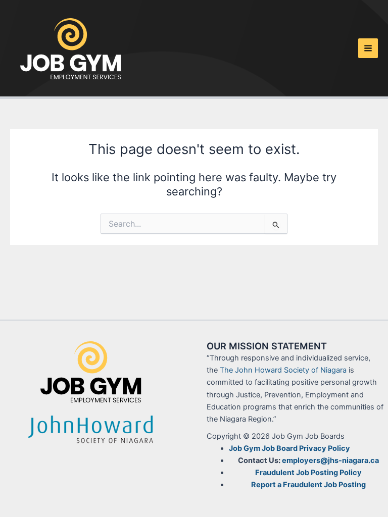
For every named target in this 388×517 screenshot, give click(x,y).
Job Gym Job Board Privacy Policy (289, 448)
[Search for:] (194, 224)
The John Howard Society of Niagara (283, 370)
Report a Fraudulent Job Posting (308, 484)
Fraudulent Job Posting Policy (308, 472)
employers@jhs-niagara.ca (330, 460)
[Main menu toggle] (368, 48)
